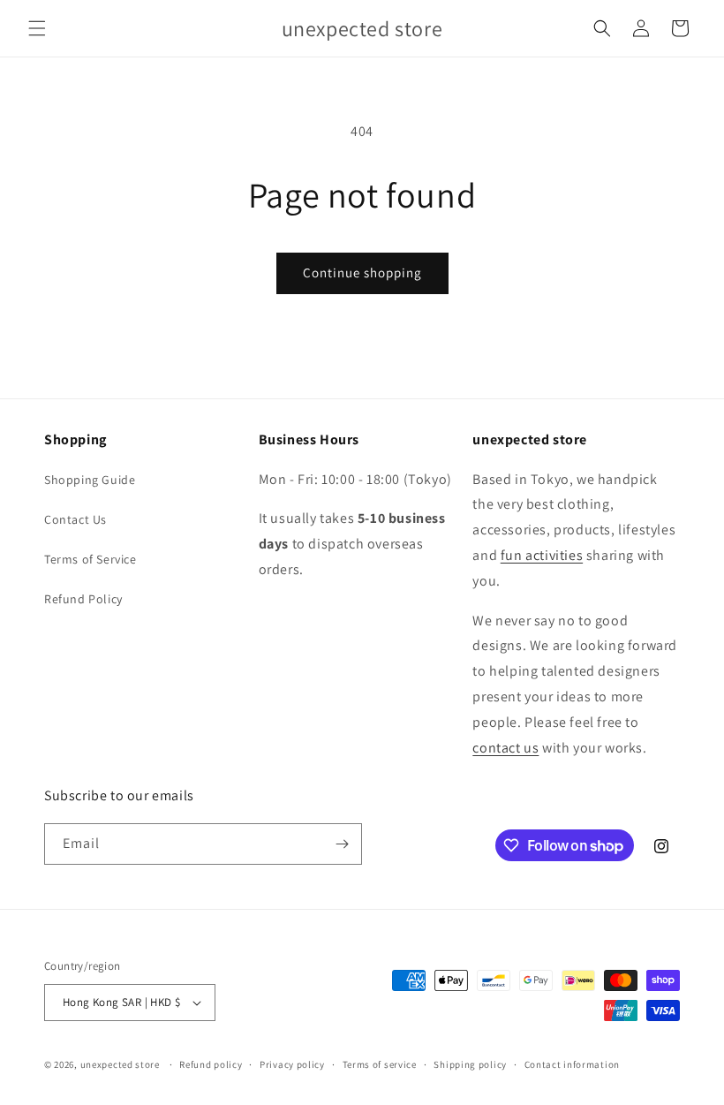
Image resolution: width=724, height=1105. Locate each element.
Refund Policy (83, 599)
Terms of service (380, 1064)
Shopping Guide (89, 480)
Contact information (572, 1064)
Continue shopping (362, 272)
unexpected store (120, 1064)
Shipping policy (470, 1064)
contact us (505, 747)
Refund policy (210, 1064)
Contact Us (75, 519)
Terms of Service (90, 559)
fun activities (542, 555)
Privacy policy (292, 1064)
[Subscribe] (341, 844)
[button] (37, 28)
